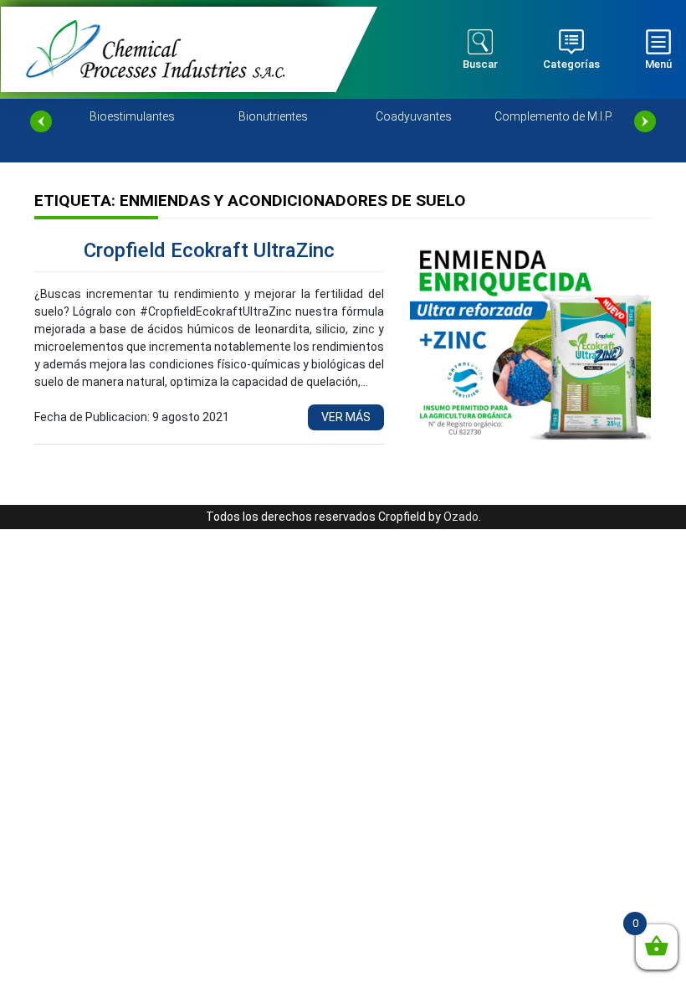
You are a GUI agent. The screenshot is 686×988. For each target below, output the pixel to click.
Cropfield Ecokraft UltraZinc (209, 250)
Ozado (461, 516)
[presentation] (41, 121)
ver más (346, 417)
